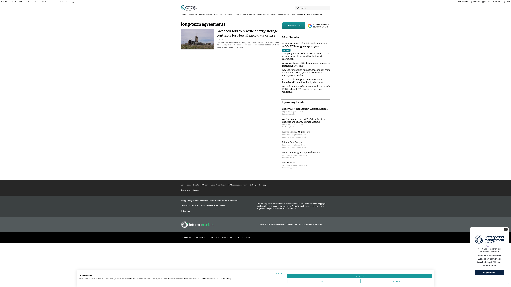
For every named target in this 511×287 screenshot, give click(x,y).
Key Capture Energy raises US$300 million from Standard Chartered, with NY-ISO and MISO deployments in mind (306, 73)
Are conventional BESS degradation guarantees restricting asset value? (305, 64)
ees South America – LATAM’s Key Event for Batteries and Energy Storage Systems (304, 120)
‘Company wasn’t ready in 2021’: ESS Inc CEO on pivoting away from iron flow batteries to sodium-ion (305, 56)
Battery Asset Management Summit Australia (305, 108)
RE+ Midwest (288, 162)
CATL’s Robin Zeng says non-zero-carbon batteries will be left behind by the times (302, 81)
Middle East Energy (292, 142)
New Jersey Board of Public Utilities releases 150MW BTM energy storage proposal (304, 45)
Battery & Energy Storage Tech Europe (301, 152)
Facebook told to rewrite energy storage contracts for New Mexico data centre (247, 33)
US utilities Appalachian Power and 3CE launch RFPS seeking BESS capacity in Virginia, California (306, 89)
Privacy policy (278, 273)
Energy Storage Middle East (296, 132)
